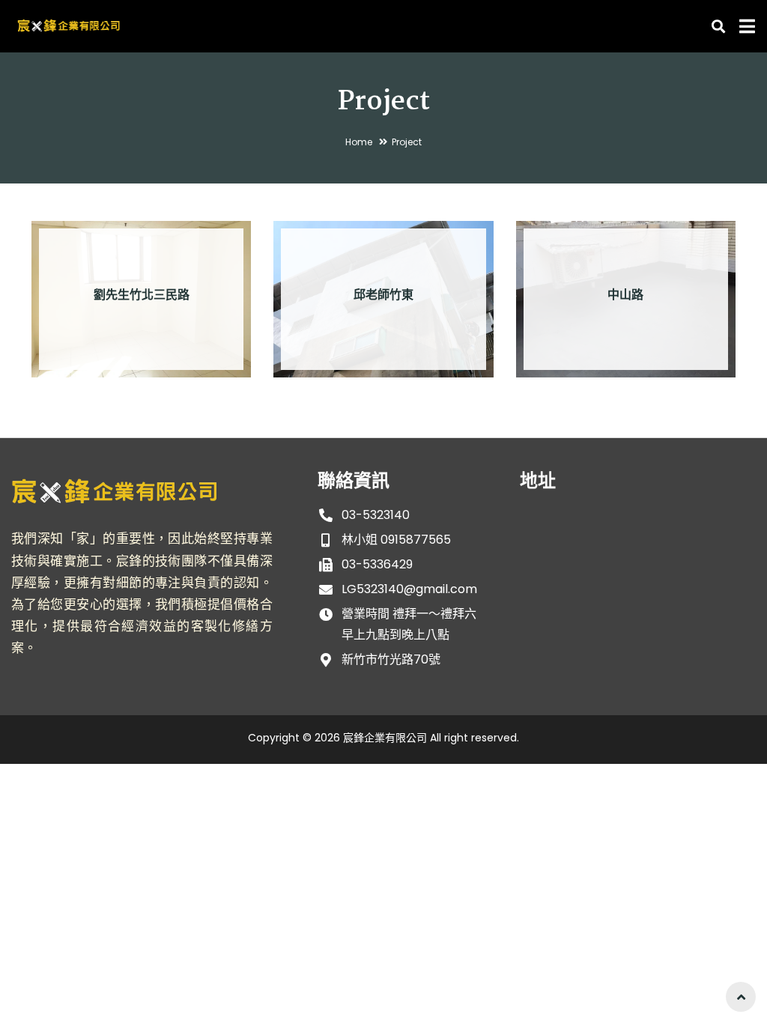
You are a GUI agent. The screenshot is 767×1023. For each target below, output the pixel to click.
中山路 (625, 295)
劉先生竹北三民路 (142, 295)
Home (358, 142)
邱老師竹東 (383, 295)
